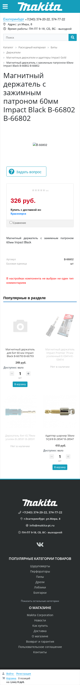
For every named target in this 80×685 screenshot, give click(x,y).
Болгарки (40, 593)
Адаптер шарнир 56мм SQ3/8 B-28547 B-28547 (59, 437)
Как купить (40, 626)
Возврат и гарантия (40, 641)
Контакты (40, 652)
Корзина (11, 678)
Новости (40, 620)
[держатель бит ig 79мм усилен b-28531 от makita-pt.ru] (20, 412)
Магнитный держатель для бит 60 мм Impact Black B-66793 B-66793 (20, 352)
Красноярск (18, 213)
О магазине (40, 636)
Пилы (40, 577)
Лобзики (40, 587)
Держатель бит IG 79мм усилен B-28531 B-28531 (20, 437)
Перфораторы (40, 571)
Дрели (40, 582)
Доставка (40, 631)
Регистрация (23, 673)
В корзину (20, 384)
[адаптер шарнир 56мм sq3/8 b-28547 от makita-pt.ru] (60, 412)
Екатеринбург (13, 19)
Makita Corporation (40, 615)
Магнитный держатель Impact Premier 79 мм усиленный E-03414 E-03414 (60, 354)
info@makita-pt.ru (42, 525)
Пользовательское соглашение (40, 647)
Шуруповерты (40, 566)
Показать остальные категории (40, 601)
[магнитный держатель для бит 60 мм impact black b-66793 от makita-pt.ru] (20, 325)
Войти (10, 673)
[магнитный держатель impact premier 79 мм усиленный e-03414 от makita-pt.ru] (60, 325)
